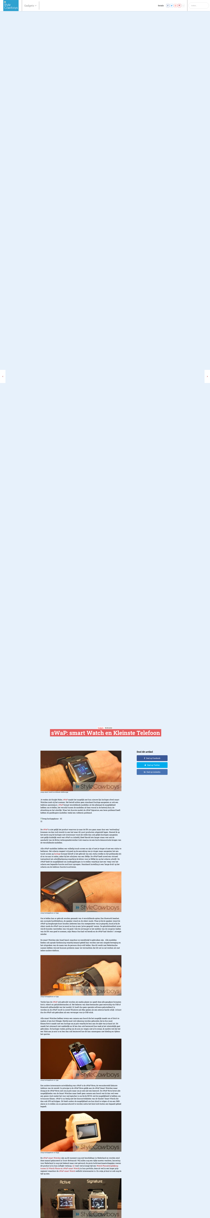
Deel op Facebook (153, 758)
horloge (57, 854)
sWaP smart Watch (67, 1171)
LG (74, 1166)
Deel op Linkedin (153, 772)
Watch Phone (102, 1166)
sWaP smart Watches (52, 1158)
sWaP (65, 799)
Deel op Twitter (153, 765)
